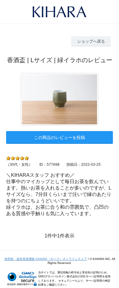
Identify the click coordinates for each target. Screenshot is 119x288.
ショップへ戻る (91, 41)
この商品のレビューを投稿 (59, 137)
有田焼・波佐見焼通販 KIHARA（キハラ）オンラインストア (45, 259)
